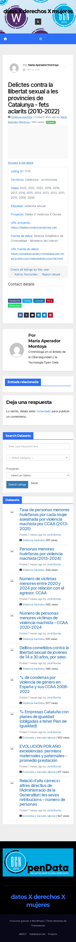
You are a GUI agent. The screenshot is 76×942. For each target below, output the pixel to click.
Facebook (14, 300)
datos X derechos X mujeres (38, 11)
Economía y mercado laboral (39, 737)
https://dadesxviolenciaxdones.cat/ (34, 227)
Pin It (49, 300)
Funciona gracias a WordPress (27, 920)
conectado (44, 411)
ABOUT (23, 934)
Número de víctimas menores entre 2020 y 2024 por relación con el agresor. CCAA (41, 585)
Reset (34, 483)
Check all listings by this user (30, 269)
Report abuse (51, 274)
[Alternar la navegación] (40, 39)
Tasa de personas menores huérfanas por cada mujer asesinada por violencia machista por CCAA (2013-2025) (44, 519)
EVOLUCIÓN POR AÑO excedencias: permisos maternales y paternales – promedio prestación (43, 753)
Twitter (27, 300)
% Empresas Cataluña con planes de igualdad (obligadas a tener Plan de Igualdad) (43, 718)
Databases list (37, 934)
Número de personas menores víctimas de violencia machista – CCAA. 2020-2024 (44, 620)
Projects (52, 934)
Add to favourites (25, 274)
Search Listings (17, 484)
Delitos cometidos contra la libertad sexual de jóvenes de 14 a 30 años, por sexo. (44, 652)
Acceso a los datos (20, 162)
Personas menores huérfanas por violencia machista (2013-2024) (40, 553)
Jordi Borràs (54, 534)
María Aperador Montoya (43, 65)
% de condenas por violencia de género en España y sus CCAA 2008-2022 (43, 684)
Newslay (58, 920)
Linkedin (39, 300)
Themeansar (38, 925)
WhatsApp (14, 305)
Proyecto (12, 468)
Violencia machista (21, 117)
